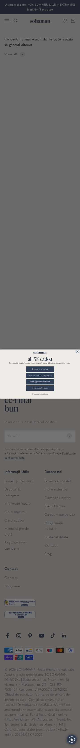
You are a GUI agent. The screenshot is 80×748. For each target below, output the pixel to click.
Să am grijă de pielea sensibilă (40, 382)
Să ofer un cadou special (40, 388)
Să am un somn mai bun (40, 369)
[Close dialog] (77, 351)
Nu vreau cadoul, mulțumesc (40, 394)
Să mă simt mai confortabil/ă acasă (40, 375)
